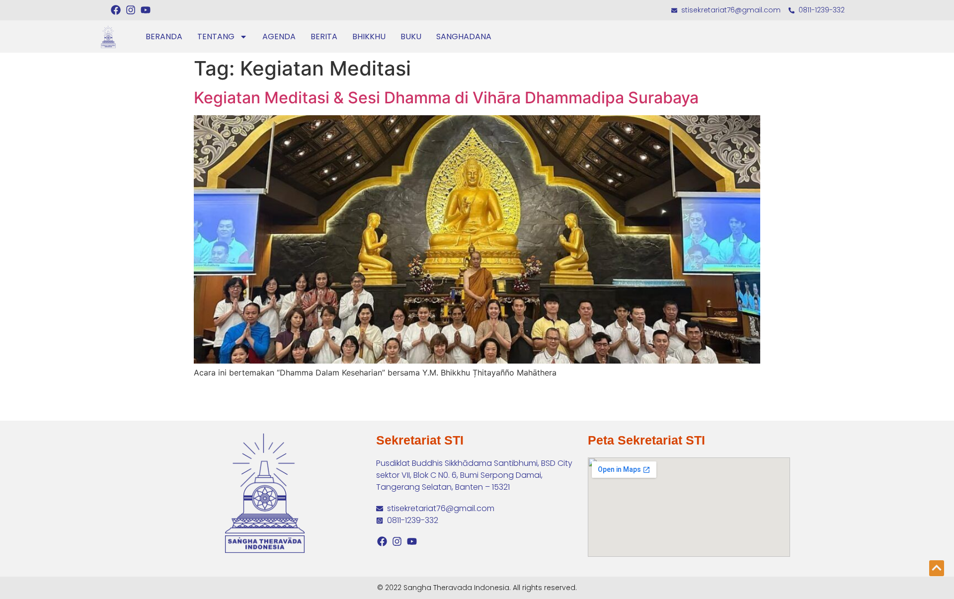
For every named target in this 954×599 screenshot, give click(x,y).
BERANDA (164, 36)
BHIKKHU (369, 36)
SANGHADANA (463, 36)
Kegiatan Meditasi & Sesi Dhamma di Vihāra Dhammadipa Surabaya (446, 97)
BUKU (410, 36)
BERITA (324, 36)
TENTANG (216, 36)
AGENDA (279, 36)
